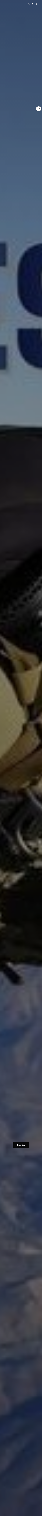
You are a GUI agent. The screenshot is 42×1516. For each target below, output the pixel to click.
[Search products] (38, 109)
